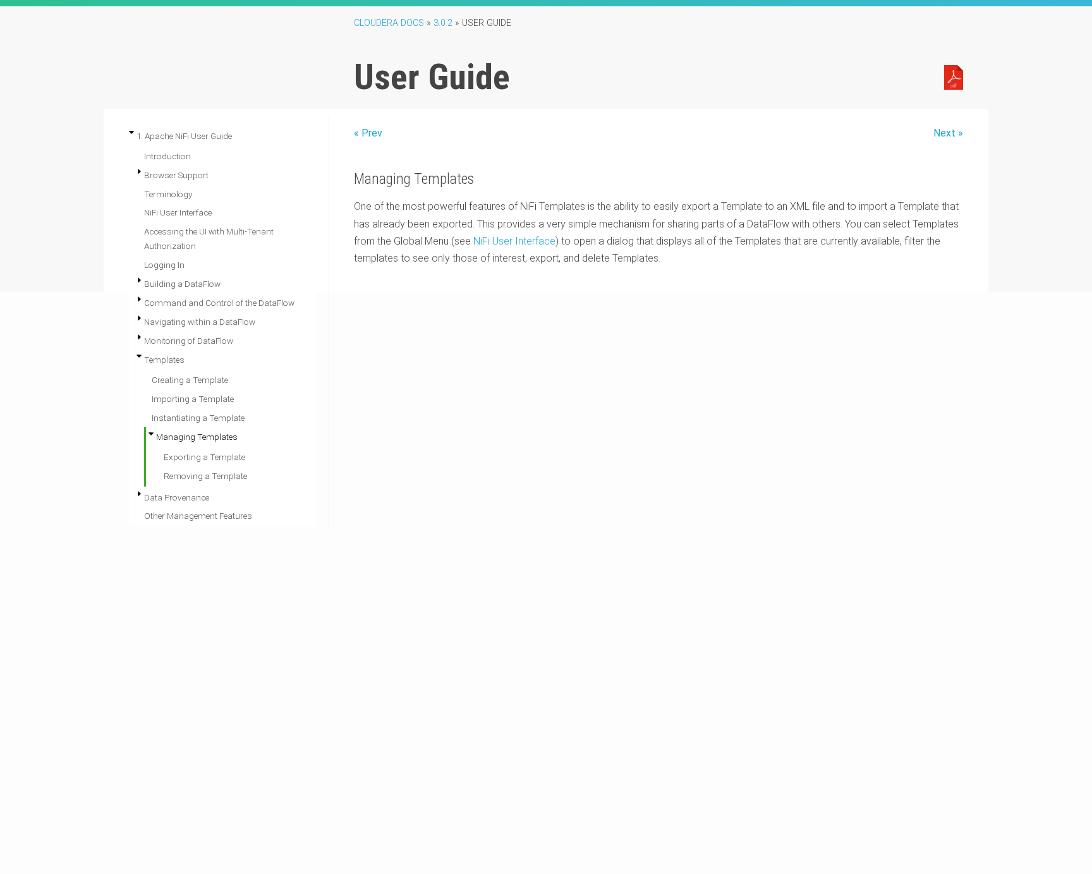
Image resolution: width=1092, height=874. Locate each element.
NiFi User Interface (178, 212)
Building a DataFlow (182, 284)
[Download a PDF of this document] (953, 76)
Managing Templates (197, 437)
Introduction (167, 156)
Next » (948, 133)
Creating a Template (190, 380)
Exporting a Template (204, 457)
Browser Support (176, 175)
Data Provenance (176, 497)
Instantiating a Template (198, 418)
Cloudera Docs (389, 23)
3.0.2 (443, 23)
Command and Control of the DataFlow (219, 303)
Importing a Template (193, 399)
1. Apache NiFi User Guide (184, 136)
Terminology (168, 194)
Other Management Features (198, 516)
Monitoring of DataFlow (188, 341)
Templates (164, 360)
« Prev (368, 133)
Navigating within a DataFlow (199, 322)
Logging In (164, 265)
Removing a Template (205, 476)
